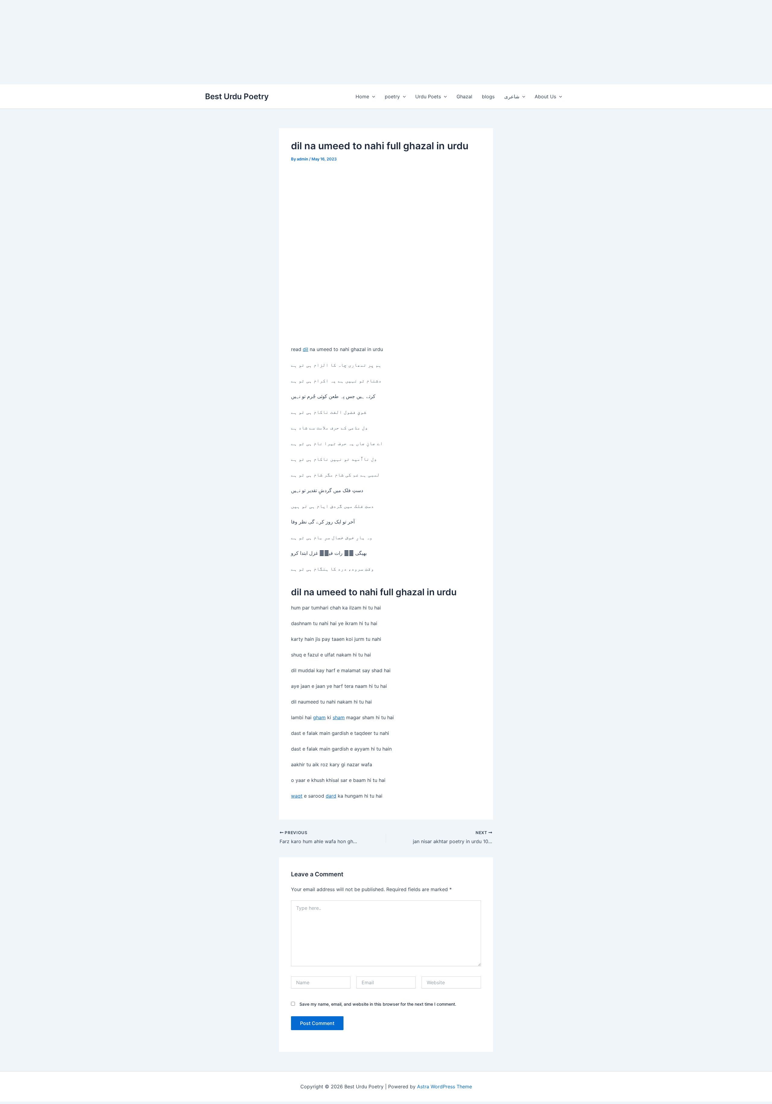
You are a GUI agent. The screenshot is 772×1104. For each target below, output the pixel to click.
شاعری (511, 96)
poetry (392, 96)
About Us (545, 96)
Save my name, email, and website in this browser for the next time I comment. (377, 1004)
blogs (488, 96)
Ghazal (464, 96)
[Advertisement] (181, 42)
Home (362, 96)
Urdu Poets (428, 96)
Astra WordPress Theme (444, 1086)
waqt (296, 796)
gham (319, 717)
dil (305, 349)
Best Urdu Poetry (237, 96)
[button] (372, 96)
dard (331, 796)
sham (339, 717)
